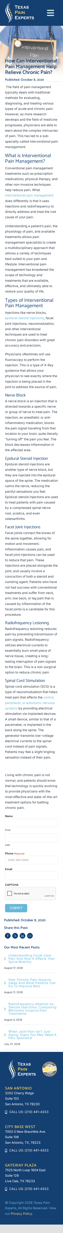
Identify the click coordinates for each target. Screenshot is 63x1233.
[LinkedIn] (22, 935)
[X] (15, 935)
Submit (16, 908)
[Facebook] (7, 935)
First (7, 830)
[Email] (30, 935)
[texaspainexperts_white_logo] (19, 4)
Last (7, 844)
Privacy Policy (21, 1214)
